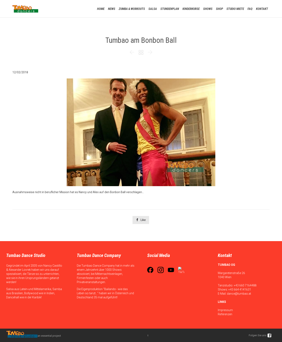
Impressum (225, 310)
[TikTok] (181, 270)
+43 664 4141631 (239, 289)
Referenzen (225, 314)
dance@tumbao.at (239, 293)
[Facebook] (150, 270)
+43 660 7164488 (245, 285)
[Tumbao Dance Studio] (25, 9)
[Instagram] (161, 270)
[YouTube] (171, 270)
